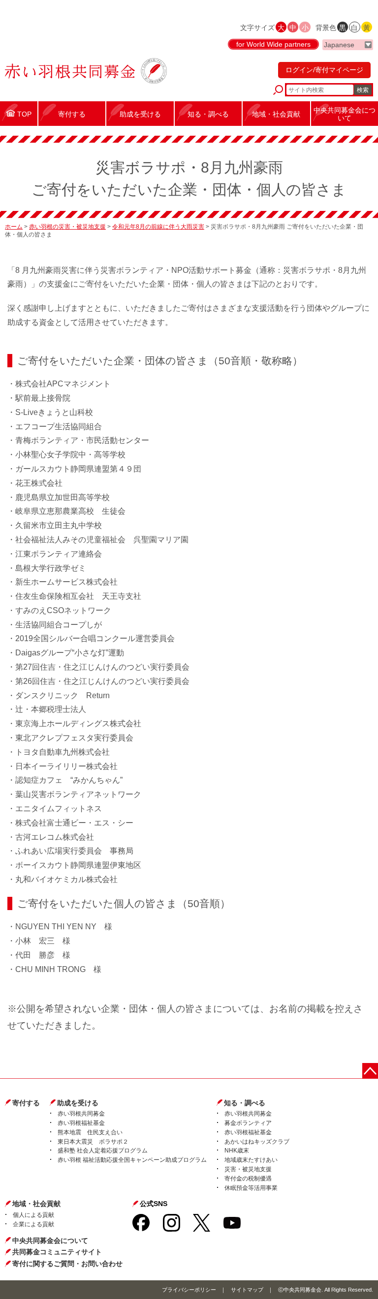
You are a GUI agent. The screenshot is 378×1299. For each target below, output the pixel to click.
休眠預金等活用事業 (251, 1187)
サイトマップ (247, 1290)
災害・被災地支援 (248, 1169)
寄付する (26, 1103)
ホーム (14, 226)
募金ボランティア (248, 1123)
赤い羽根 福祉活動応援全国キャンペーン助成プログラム (132, 1159)
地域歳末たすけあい (251, 1159)
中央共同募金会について (50, 1240)
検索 (363, 90)
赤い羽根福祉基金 (81, 1123)
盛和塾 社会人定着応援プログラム (103, 1150)
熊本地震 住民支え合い (90, 1132)
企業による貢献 (33, 1224)
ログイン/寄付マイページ (324, 70)
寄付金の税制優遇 (248, 1178)
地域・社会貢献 (36, 1204)
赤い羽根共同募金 (81, 1113)
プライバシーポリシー (189, 1290)
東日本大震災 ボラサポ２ (93, 1141)
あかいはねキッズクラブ (256, 1141)
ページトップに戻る (370, 1071)
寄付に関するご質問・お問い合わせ (67, 1264)
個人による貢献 (33, 1214)
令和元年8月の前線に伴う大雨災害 (158, 226)
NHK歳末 (236, 1150)
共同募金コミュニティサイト (57, 1252)
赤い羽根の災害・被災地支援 (67, 226)
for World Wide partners (273, 44)
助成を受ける (77, 1103)
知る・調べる (244, 1103)
